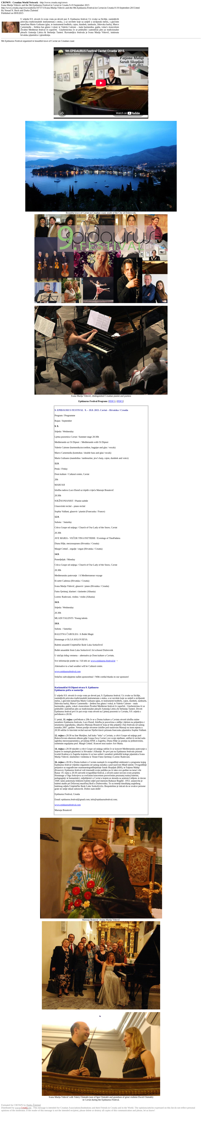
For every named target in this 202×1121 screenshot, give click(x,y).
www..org (23, 1107)
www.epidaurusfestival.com (68, 671)
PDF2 (120, 401)
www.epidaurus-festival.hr (103, 661)
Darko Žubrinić (33, 1105)
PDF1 (112, 401)
